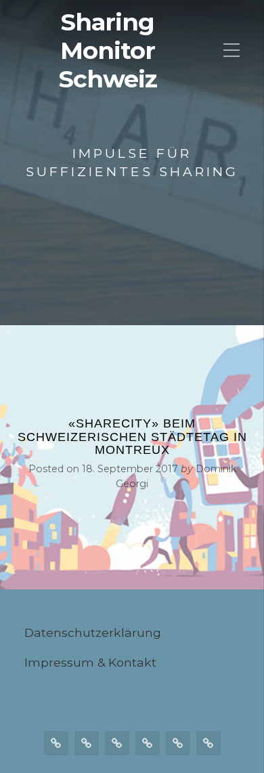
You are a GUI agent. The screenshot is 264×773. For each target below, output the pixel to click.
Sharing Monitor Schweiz (108, 50)
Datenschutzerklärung (92, 632)
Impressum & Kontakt (90, 662)
